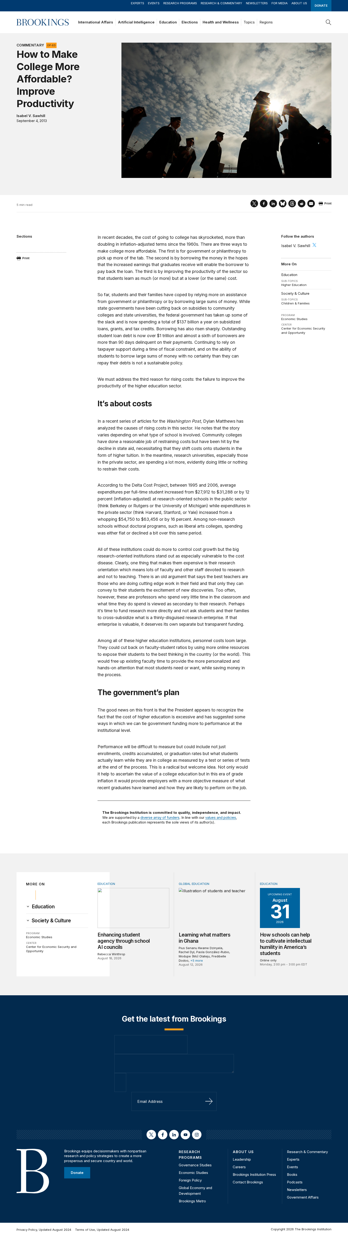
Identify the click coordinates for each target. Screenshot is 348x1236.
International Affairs (95, 22)
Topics (249, 22)
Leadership (242, 1159)
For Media (280, 3)
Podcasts (295, 1182)
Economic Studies (294, 319)
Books (292, 1174)
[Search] (328, 22)
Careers (239, 1167)
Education (168, 22)
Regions (266, 22)
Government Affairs (303, 1197)
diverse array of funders (159, 817)
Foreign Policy (190, 1180)
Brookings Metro (192, 1201)
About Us (299, 3)
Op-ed (51, 45)
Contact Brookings (248, 1182)
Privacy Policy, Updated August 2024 (44, 1229)
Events (154, 3)
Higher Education (294, 285)
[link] (43, 907)
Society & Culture (295, 293)
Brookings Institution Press (254, 1174)
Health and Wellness (221, 22)
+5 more (196, 960)
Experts (137, 3)
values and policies (220, 817)
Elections (190, 22)
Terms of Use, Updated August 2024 (102, 1229)
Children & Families (295, 303)
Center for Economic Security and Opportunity (303, 330)
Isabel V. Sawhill (31, 115)
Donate (321, 5)
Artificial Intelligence (136, 22)
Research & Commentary (221, 3)
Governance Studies (195, 1165)
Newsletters (257, 3)
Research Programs (180, 3)
